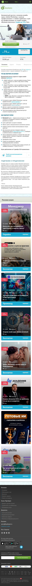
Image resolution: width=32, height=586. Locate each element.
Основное (4, 64)
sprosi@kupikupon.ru (6, 524)
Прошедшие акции (7, 507)
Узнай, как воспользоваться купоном (14, 155)
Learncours (9, 78)
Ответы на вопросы (7, 498)
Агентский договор (7, 512)
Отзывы (18, 64)
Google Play (15, 543)
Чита (16, 2)
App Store (5, 543)
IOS (23, 69)
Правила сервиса (6, 496)
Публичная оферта (7, 516)
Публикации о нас (6, 492)
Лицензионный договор (8, 514)
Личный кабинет (30, 2)
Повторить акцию (11, 44)
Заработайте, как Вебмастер (9, 505)
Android (28, 69)
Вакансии (4, 494)
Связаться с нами (5, 526)
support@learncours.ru (19, 131)
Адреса (12, 64)
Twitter (7, 533)
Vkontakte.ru (4, 533)
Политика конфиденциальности (10, 518)
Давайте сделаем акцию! (8, 503)
